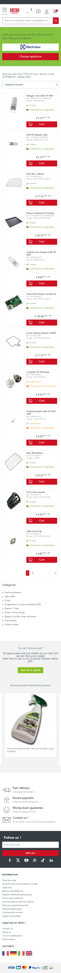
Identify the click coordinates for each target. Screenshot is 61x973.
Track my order (9, 880)
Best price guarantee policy (15, 905)
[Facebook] (10, 862)
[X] (18, 862)
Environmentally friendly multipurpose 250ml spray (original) (30, 750)
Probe (7, 600)
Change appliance (30, 56)
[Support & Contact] (38, 12)
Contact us (7, 929)
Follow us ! (12, 837)
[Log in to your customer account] (47, 12)
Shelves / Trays (11, 609)
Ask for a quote (30, 670)
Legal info (7, 888)
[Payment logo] (30, 968)
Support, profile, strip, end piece (20, 617)
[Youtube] (26, 862)
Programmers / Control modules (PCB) (22, 605)
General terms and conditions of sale (20, 884)
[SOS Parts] (14, 11)
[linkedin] (51, 862)
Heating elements (12, 592)
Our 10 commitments (12, 936)
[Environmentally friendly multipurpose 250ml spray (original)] (30, 719)
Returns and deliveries (12, 891)
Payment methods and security (17, 895)
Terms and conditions (12, 898)
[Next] (55, 573)
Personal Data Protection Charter (18, 902)
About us (6, 932)
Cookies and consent (12, 912)
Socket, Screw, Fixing (14, 613)
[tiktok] (43, 862)
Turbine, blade (11, 625)
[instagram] (35, 862)
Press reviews (8, 939)
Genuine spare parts (12, 909)
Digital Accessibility (11, 916)
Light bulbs (9, 596)
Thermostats (10, 621)
